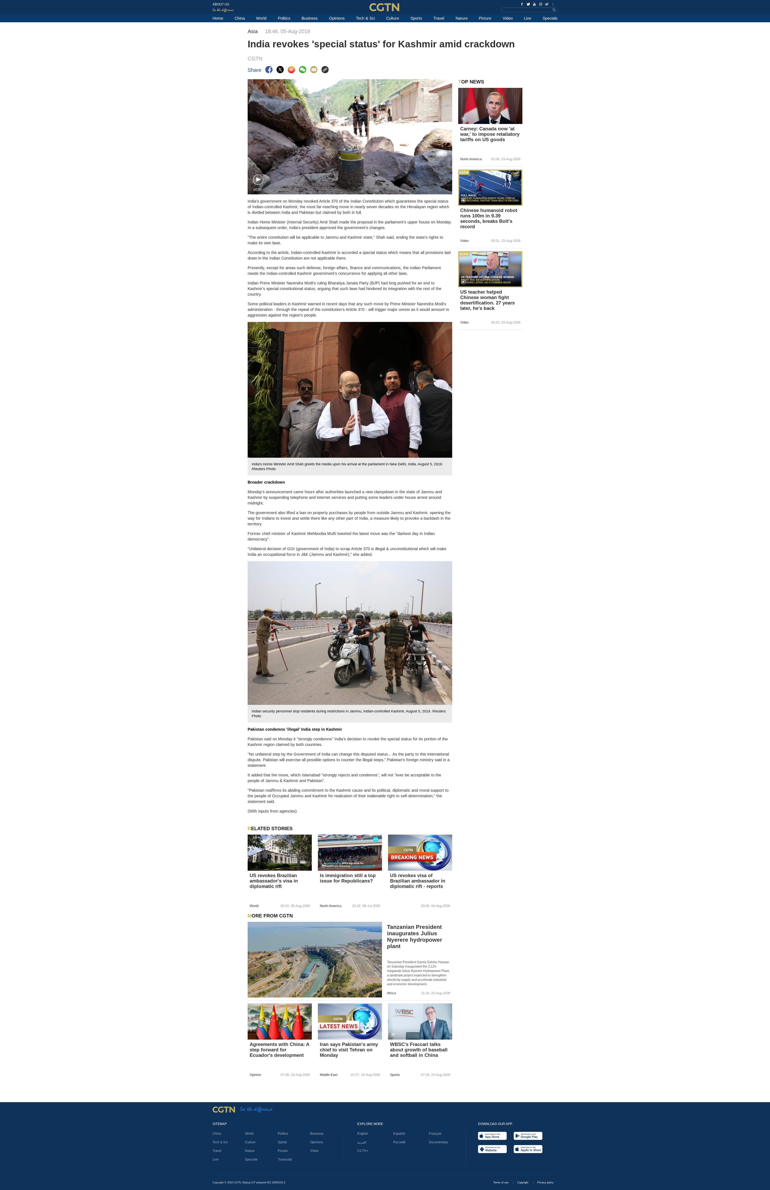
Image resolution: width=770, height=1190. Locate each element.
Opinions (337, 18)
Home (218, 18)
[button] (258, 180)
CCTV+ (362, 1150)
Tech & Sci (365, 18)
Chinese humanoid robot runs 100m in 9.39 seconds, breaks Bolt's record (488, 218)
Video (508, 18)
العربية (361, 1142)
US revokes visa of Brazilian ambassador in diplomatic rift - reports (417, 881)
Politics (284, 18)
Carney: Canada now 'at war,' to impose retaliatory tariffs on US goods (490, 134)
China (240, 18)
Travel (438, 18)
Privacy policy (545, 1182)
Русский (399, 1142)
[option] (350, 399)
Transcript (285, 1159)
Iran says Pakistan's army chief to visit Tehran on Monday (349, 1050)
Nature (462, 18)
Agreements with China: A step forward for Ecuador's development (279, 1050)
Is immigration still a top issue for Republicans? (348, 878)
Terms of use (501, 1182)
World (261, 18)
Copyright (523, 1182)
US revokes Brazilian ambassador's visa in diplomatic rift (274, 881)
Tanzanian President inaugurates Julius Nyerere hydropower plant (414, 936)
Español (399, 1133)
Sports (416, 18)
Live (527, 18)
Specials (550, 18)
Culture (392, 18)
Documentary (438, 1142)
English (362, 1133)
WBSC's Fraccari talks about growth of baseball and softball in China (419, 1050)
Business (310, 18)
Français (435, 1133)
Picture (485, 18)
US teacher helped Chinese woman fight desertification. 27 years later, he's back (487, 300)
